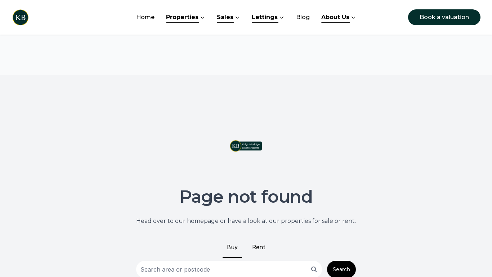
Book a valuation (444, 17)
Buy (232, 247)
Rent (258, 247)
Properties (182, 17)
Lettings (265, 17)
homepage (203, 220)
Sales (225, 17)
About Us (335, 17)
